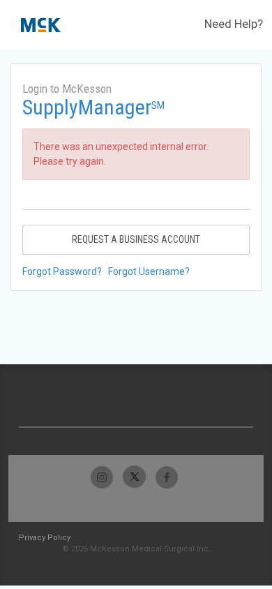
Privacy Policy (44, 537)
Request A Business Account (136, 239)
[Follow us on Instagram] (102, 477)
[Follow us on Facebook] (166, 477)
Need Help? (233, 24)
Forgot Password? (62, 271)
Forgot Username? (149, 271)
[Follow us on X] (134, 477)
